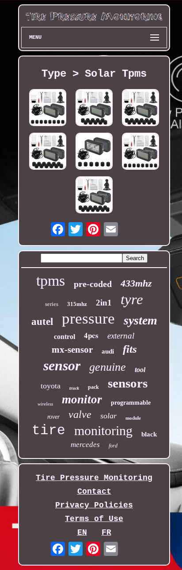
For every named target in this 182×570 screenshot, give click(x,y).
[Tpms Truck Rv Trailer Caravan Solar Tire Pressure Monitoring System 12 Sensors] (140, 108)
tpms (50, 280)
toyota (51, 385)
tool (140, 369)
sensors (128, 383)
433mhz (136, 283)
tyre (132, 299)
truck (74, 388)
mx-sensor (72, 349)
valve (79, 414)
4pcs (91, 335)
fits (130, 349)
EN (82, 532)
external (120, 335)
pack (93, 387)
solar (108, 415)
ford (113, 446)
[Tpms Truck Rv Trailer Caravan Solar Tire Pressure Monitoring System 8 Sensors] (47, 108)
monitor (82, 399)
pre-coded (93, 284)
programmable (131, 402)
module (133, 418)
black (149, 434)
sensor (61, 365)
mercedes (85, 444)
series (51, 304)
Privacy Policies (94, 505)
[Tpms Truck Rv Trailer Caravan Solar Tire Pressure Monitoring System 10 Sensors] (94, 108)
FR (106, 532)
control (64, 336)
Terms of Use (94, 518)
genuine (107, 367)
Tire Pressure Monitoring (94, 477)
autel (42, 321)
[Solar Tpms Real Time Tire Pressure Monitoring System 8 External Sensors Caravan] (140, 152)
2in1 (104, 302)
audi (108, 351)
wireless (45, 403)
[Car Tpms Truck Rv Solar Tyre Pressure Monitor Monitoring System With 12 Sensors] (47, 152)
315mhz (77, 304)
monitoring (103, 430)
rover (53, 417)
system (140, 320)
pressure (88, 318)
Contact (94, 491)
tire (48, 430)
